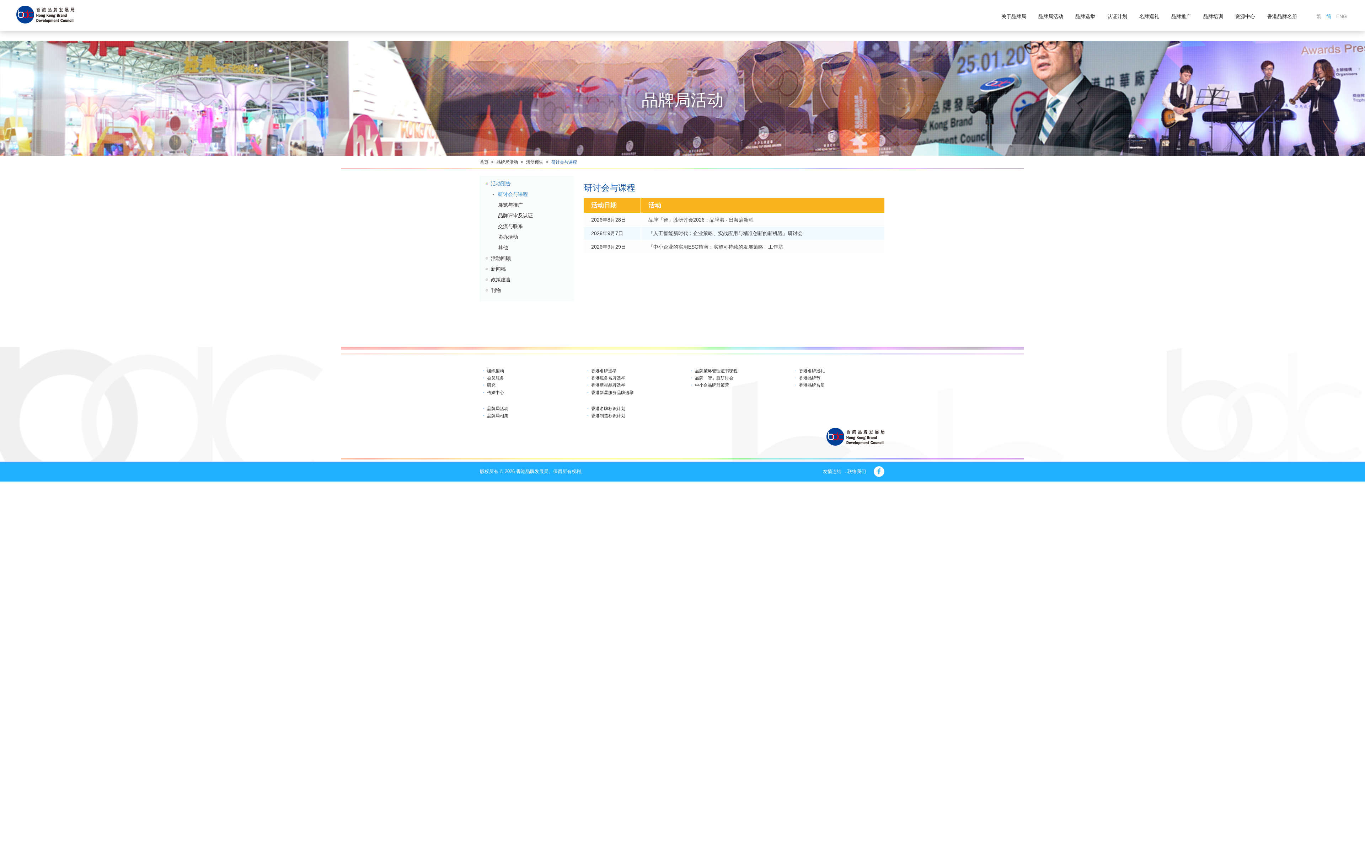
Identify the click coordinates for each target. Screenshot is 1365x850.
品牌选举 (1085, 16)
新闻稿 (498, 269)
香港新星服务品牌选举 (612, 392)
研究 (491, 385)
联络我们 (856, 471)
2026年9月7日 (607, 233)
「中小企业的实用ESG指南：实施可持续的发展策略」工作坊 (715, 247)
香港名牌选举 (604, 370)
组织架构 (495, 370)
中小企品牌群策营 (712, 385)
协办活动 (508, 237)
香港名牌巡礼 (812, 370)
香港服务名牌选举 (608, 378)
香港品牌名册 (1282, 16)
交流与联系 (510, 226)
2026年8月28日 (608, 220)
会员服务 (495, 378)
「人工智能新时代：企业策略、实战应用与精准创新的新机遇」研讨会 (725, 233)
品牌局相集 (497, 415)
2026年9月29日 (608, 247)
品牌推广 (1181, 16)
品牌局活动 (1050, 16)
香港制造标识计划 (608, 415)
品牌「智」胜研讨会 (714, 378)
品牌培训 (1213, 16)
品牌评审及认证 (515, 215)
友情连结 (832, 471)
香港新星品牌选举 (608, 385)
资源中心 (1245, 16)
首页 (484, 162)
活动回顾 (501, 258)
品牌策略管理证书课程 (716, 370)
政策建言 (501, 279)
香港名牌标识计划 (608, 408)
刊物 (496, 290)
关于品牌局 (1013, 16)
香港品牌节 (809, 378)
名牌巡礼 (1149, 16)
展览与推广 (510, 205)
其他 (503, 247)
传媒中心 (495, 392)
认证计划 (1117, 16)
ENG (1341, 16)
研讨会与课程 (564, 162)
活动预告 (534, 162)
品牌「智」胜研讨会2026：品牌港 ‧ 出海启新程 (701, 220)
